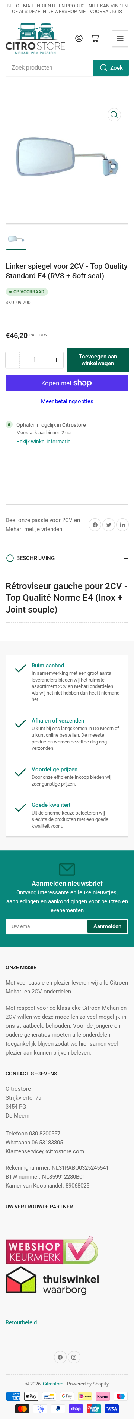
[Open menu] (120, 38)
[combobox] (67, 68)
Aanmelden (107, 926)
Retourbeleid (21, 1322)
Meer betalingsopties (67, 401)
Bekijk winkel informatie (43, 442)
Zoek (116, 67)
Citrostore (53, 1384)
